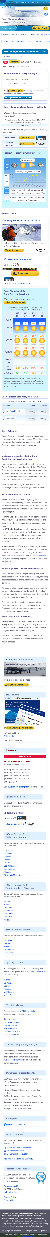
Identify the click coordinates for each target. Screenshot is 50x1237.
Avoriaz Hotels (10, 1019)
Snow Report (8, 42)
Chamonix (10, 418)
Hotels (40, 34)
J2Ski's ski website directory (18, 1148)
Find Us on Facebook (16, 1124)
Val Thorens (9, 949)
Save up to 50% (27, 137)
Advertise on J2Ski (12, 1186)
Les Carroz (8, 914)
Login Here (11, 736)
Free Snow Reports (20, 728)
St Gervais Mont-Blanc (13, 875)
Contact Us (9, 1200)
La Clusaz (8, 907)
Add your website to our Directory (18, 1159)
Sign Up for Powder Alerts (19, 98)
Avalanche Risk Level (13, 1060)
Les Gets (8, 917)
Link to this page (11, 1192)
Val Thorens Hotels (12, 1031)
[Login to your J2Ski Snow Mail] (24, 711)
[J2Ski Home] (7, 8)
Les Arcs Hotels (11, 1025)
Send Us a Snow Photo (17, 685)
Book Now (23, 273)
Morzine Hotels (10, 1028)
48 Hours (20, 42)
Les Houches (9, 869)
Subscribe (14, 62)
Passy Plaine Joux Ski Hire (18, 259)
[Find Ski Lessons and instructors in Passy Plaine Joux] (21, 232)
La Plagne (8, 940)
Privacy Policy (10, 1197)
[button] (24, 405)
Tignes (7, 946)
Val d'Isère (8, 953)
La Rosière (8, 910)
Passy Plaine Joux (11, 34)
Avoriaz (7, 901)
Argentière (8, 850)
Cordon (7, 860)
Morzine (7, 920)
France (12, 28)
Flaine (6, 904)
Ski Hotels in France (30, 1011)
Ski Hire (32, 34)
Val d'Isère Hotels (11, 1034)
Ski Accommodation (15, 1151)
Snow (4, 28)
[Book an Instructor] (30, 824)
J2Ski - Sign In (41, 28)
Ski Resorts (21, 3)
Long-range (39, 42)
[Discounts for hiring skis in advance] (21, 818)
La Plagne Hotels (11, 1022)
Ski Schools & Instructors (17, 1154)
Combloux (8, 857)
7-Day (29, 42)
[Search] (45, 8)
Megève (7, 872)
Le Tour (7, 863)
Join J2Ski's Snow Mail (15, 302)
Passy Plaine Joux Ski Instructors (22, 220)
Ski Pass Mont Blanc (15, 411)
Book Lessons (27, 144)
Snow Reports (33, 3)
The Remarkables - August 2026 (20, 664)
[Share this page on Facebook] (46, 15)
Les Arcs (7, 943)
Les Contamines (11, 866)
